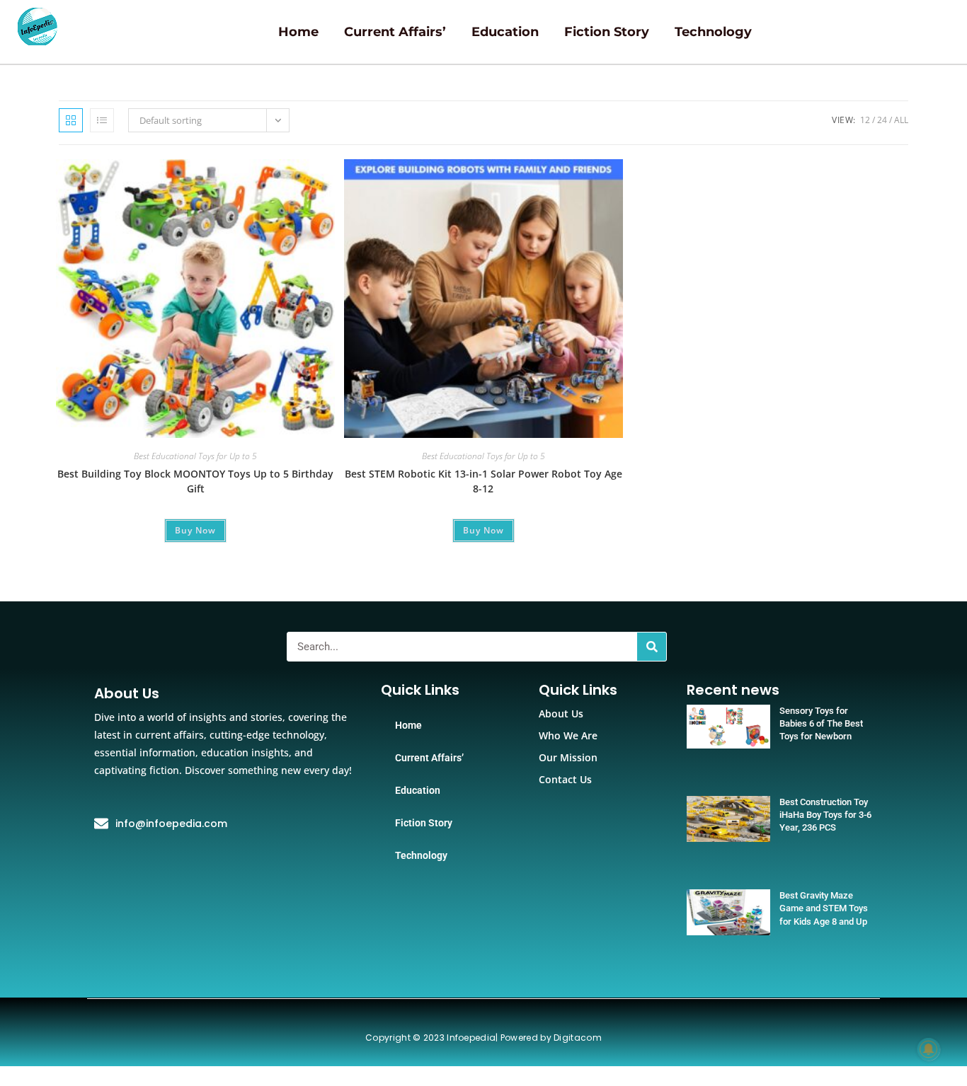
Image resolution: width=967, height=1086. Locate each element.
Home (298, 32)
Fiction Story (606, 32)
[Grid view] (71, 120)
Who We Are (568, 735)
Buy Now (195, 530)
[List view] (102, 120)
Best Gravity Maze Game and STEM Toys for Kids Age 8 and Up (823, 908)
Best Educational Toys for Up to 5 (195, 456)
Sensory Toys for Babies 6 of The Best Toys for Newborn (821, 723)
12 (865, 120)
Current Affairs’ (395, 32)
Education (505, 32)
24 (882, 120)
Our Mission (568, 757)
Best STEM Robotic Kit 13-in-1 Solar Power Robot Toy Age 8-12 (483, 481)
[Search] (651, 646)
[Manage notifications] (928, 1049)
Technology (713, 32)
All (901, 120)
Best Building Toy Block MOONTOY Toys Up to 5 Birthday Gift (195, 481)
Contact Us (565, 779)
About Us (561, 713)
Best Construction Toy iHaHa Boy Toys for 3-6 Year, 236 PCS (825, 815)
